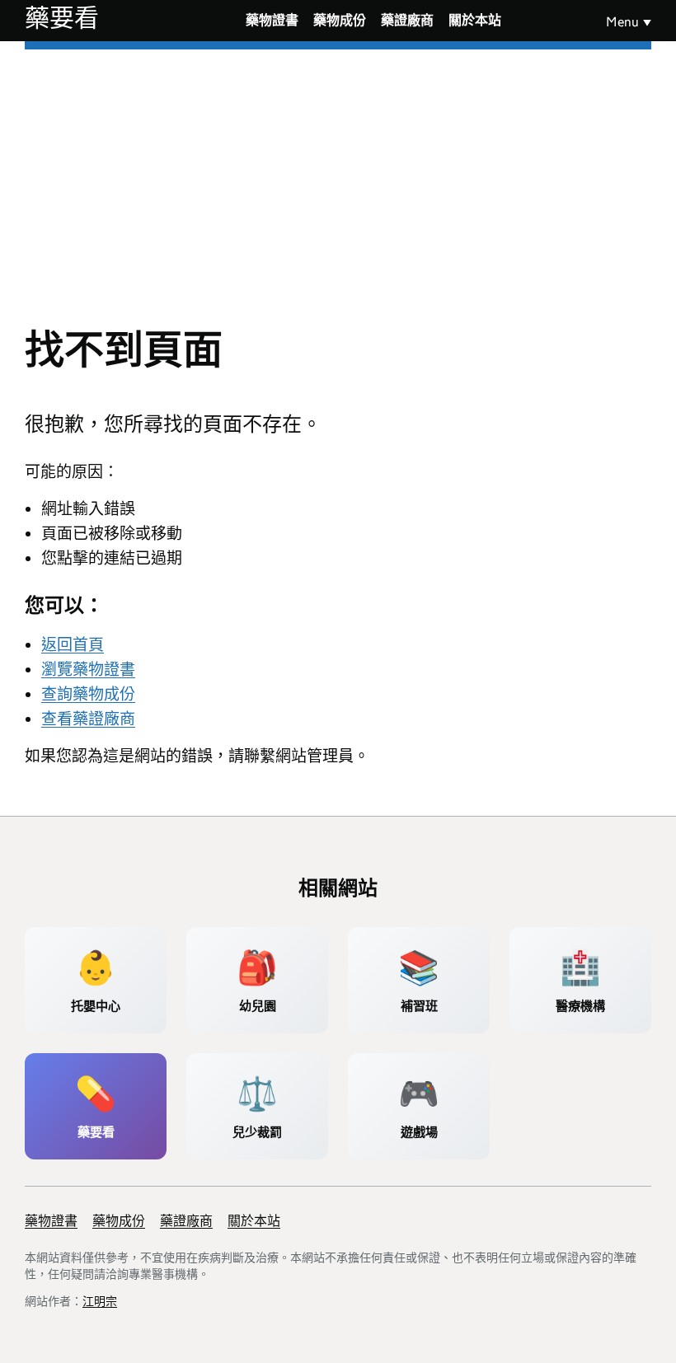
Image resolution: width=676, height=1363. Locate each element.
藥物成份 (339, 20)
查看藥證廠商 (88, 719)
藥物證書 (272, 20)
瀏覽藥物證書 (88, 669)
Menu (622, 22)
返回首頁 (72, 644)
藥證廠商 (407, 20)
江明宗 (99, 1301)
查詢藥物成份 (88, 694)
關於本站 (474, 20)
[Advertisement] (338, 173)
